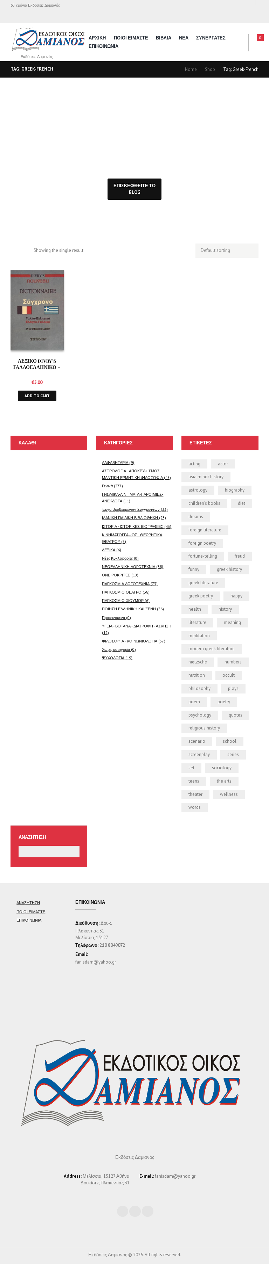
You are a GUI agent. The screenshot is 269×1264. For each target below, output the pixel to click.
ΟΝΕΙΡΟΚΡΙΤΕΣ (116, 574)
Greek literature (203, 583)
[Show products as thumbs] (14, 251)
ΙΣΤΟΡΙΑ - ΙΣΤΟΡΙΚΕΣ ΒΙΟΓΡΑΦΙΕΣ (132, 526)
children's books (204, 503)
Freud (240, 556)
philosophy (199, 688)
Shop (210, 69)
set (191, 768)
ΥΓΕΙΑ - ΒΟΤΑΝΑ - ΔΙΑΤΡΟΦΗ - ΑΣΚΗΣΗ (136, 626)
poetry (224, 702)
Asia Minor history (205, 477)
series (233, 754)
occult (228, 675)
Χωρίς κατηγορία (116, 649)
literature (197, 622)
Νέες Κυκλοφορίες (117, 558)
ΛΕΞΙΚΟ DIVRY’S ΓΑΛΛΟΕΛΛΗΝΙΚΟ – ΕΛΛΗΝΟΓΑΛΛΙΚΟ (37, 366)
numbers (233, 662)
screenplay (199, 754)
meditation (199, 636)
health (194, 609)
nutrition (196, 675)
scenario (196, 741)
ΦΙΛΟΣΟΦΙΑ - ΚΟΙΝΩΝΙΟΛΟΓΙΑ (129, 641)
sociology (222, 768)
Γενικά (107, 485)
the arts (224, 781)
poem (194, 702)
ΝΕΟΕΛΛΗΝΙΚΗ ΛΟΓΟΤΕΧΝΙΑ (128, 566)
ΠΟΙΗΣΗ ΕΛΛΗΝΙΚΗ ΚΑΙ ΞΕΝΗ (129, 608)
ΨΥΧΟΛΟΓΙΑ (113, 657)
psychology (199, 715)
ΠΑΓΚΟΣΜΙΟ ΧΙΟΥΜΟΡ (123, 600)
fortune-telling (202, 556)
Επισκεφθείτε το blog (134, 189)
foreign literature (204, 530)
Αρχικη (97, 38)
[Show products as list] (25, 251)
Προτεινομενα (113, 617)
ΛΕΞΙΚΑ (108, 549)
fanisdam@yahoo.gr (95, 962)
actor (223, 464)
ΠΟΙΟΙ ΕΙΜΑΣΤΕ (131, 38)
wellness (229, 794)
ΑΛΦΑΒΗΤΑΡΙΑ (115, 462)
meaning (232, 622)
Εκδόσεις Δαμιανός (107, 1255)
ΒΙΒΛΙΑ (163, 38)
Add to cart (37, 395)
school (229, 741)
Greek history (229, 569)
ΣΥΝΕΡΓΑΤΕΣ (211, 38)
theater (195, 794)
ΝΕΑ (183, 38)
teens (193, 781)
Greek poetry (200, 596)
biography (234, 490)
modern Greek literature (211, 649)
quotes (235, 715)
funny (193, 569)
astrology (197, 490)
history (225, 609)
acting (194, 464)
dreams (195, 517)
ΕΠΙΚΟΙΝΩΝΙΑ (103, 46)
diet (241, 503)
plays (233, 688)
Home (191, 69)
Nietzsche (197, 662)
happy (236, 596)
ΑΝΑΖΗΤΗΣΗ (28, 902)
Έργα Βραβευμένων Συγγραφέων (131, 509)
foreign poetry (202, 543)
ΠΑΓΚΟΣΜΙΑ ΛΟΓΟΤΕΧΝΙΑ (126, 583)
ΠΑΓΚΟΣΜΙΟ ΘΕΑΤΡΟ (122, 592)
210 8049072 (112, 945)
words (194, 807)
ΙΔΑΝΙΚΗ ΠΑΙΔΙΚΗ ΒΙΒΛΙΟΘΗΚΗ (130, 517)
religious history (204, 728)
